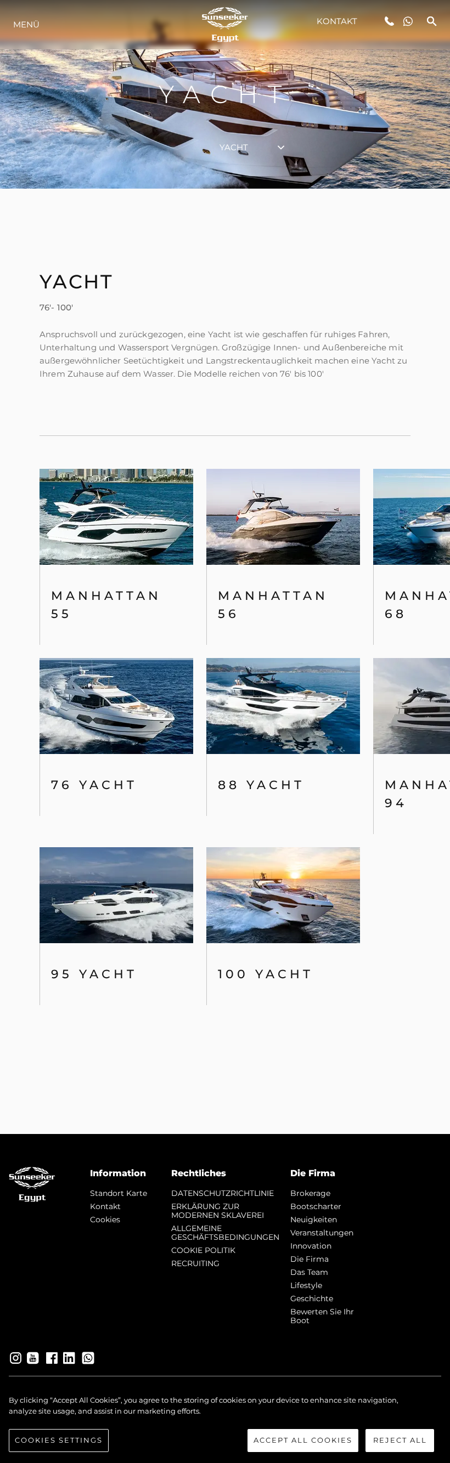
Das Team (309, 1272)
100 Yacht (265, 974)
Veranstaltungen (321, 1233)
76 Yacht (94, 785)
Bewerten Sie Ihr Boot (322, 1316)
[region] (225, 1423)
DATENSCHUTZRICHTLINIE (222, 1193)
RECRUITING (195, 1263)
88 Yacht (261, 785)
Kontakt (337, 21)
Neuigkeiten (313, 1219)
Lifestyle (306, 1285)
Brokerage (310, 1193)
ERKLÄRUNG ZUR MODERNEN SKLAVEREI (217, 1210)
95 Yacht (94, 974)
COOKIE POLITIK (203, 1250)
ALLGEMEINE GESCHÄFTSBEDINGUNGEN (225, 1232)
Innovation (310, 1246)
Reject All (400, 1440)
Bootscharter (315, 1206)
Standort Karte (118, 1193)
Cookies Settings (59, 1440)
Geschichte (311, 1298)
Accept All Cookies (303, 1440)
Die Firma (309, 1259)
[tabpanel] (225, 661)
